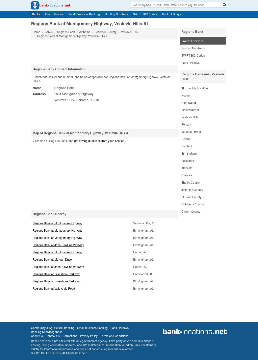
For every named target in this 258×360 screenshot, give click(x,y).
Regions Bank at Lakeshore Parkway (56, 274)
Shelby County (190, 182)
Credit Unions (54, 14)
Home (36, 32)
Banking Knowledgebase (46, 332)
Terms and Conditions (114, 336)
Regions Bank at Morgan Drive (52, 259)
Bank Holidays (171, 14)
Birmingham (189, 153)
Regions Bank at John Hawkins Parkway (58, 245)
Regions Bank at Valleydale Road (54, 288)
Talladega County (192, 204)
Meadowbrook (190, 110)
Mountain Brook (191, 132)
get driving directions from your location (99, 141)
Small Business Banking (84, 14)
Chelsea (186, 175)
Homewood (188, 103)
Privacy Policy (89, 336)
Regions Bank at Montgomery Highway (57, 223)
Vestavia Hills (189, 117)
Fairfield (186, 146)
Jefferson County (192, 190)
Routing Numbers (116, 14)
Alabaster (187, 168)
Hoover (186, 95)
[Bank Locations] (51, 5)
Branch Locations (192, 41)
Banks (36, 14)
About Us (37, 336)
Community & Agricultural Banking (52, 328)
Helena (185, 139)
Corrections (69, 336)
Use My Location (197, 88)
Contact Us (53, 336)
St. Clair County (191, 197)
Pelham (186, 124)
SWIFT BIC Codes (145, 14)
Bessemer (187, 161)
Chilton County (190, 211)
